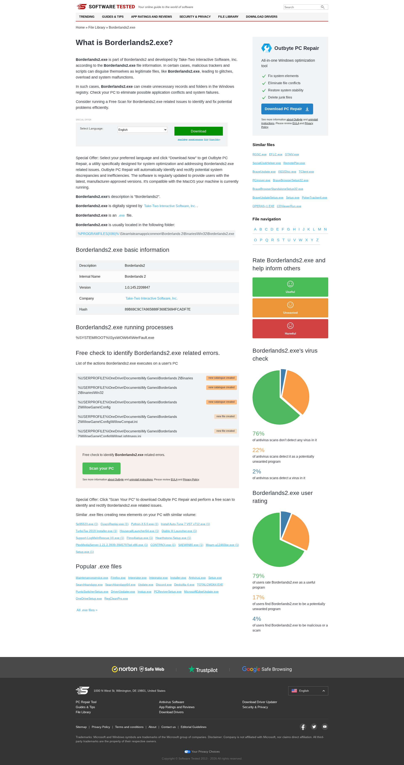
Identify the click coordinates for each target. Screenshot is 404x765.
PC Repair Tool (86, 702)
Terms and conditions (129, 727)
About (152, 727)
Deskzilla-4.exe (184, 584)
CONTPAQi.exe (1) (163, 544)
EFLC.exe (275, 154)
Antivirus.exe (197, 577)
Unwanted (290, 312)
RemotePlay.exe (294, 163)
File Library (228, 16)
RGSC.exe (259, 154)
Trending (86, 16)
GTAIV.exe (292, 154)
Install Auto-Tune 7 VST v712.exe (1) (185, 524)
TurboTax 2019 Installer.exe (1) (96, 531)
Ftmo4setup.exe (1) (140, 538)
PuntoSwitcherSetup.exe (92, 591)
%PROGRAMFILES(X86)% (98, 234)
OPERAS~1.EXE (263, 206)
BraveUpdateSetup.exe (267, 197)
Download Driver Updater (259, 702)
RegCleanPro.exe (116, 598)
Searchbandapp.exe (89, 584)
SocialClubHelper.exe (266, 163)
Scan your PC (101, 468)
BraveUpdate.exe (264, 171)
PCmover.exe (261, 180)
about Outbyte (182, 139)
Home (80, 27)
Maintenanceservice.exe (92, 577)
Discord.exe (164, 584)
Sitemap (81, 727)
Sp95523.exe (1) (87, 524)
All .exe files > (87, 610)
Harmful (290, 333)
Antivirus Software (171, 702)
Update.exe (145, 584)
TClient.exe (306, 171)
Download (198, 131)
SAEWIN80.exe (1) (190, 544)
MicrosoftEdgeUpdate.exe (201, 591)
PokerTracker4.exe (314, 197)
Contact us (168, 727)
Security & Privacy (195, 16)
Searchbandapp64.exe (120, 584)
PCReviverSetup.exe (168, 591)
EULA (206, 139)
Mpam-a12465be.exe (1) (222, 544)
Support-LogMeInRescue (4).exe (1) (100, 538)
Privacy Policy (214, 139)
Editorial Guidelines (193, 727)
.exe (121, 215)
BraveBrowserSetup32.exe (290, 180)
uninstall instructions (196, 139)
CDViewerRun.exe (289, 206)
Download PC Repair (284, 109)
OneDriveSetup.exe (89, 598)
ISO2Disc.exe (287, 171)
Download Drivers (261, 16)
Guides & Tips (113, 16)
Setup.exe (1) (85, 551)
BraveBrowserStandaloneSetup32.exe (277, 189)
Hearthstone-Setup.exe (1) (173, 538)
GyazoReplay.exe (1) (115, 524)
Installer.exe (178, 577)
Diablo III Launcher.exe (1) (179, 531)
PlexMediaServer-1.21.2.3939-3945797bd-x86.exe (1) (112, 544)
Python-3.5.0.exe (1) (144, 524)
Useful (290, 291)
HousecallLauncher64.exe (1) (139, 531)
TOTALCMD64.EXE (210, 584)
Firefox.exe (118, 577)
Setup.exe (215, 577)
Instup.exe (145, 591)
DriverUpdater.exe (123, 591)
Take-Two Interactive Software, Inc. (170, 206)
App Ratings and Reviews (151, 16)
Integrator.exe (137, 577)
